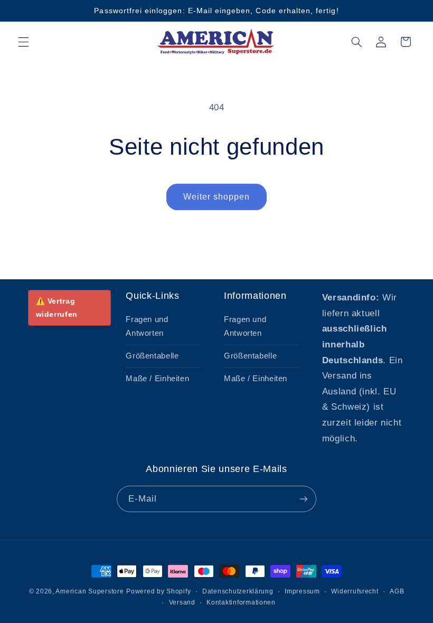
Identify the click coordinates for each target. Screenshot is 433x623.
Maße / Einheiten (157, 378)
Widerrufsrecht (354, 591)
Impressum (302, 591)
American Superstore (89, 591)
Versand (182, 602)
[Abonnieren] (303, 499)
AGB (397, 591)
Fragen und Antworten (147, 326)
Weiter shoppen (216, 196)
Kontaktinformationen (241, 602)
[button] (23, 42)
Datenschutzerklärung (238, 591)
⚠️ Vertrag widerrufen (57, 307)
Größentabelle (152, 356)
